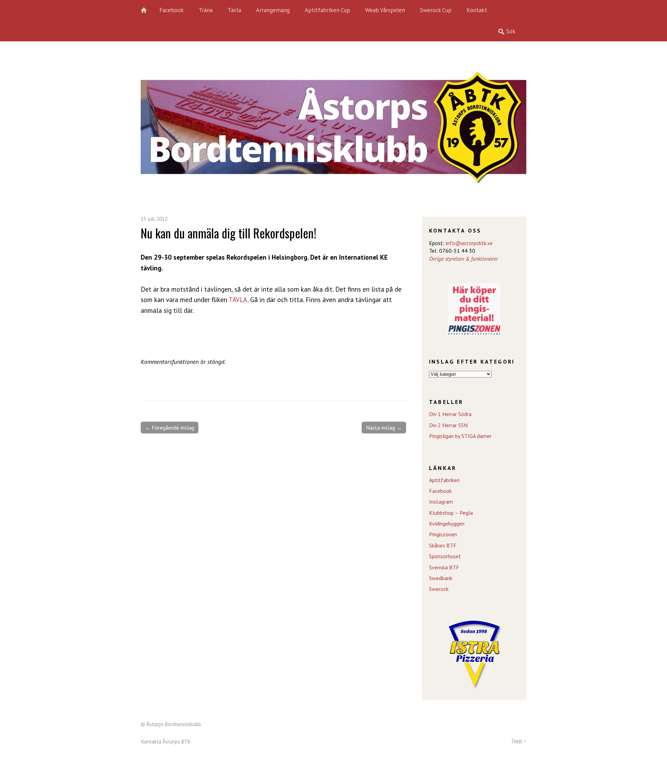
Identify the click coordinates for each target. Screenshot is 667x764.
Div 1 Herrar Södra (450, 414)
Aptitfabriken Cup (327, 10)
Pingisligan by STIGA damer (460, 435)
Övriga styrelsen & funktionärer (463, 258)
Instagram (441, 501)
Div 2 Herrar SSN (448, 425)
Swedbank (440, 578)
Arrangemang (273, 10)
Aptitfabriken (444, 480)
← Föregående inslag (169, 427)
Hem (148, 10)
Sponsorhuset (445, 556)
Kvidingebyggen (446, 523)
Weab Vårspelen (385, 10)
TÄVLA (238, 299)
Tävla (234, 10)
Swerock (438, 588)
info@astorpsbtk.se (469, 242)
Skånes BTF (442, 545)
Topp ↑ (518, 741)
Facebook (171, 10)
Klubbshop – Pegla (451, 512)
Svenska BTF (444, 567)
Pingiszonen (443, 534)
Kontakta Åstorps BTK (166, 741)
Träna (206, 10)
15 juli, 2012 (154, 219)
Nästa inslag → (384, 427)
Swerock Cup (436, 10)
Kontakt (477, 10)
